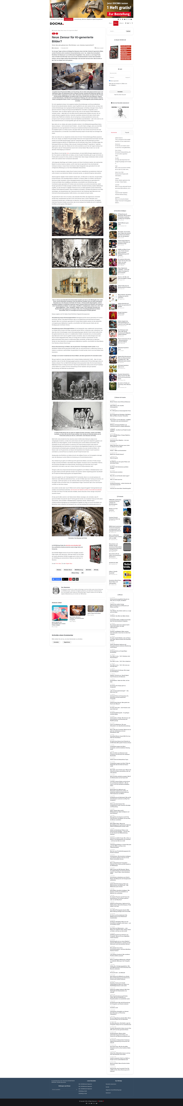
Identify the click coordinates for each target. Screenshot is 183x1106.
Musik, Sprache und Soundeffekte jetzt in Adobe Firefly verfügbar (58, 624)
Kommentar (114, 132)
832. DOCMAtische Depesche (85, 1088)
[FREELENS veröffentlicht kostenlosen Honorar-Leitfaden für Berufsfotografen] (127, 503)
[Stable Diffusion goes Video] (113, 226)
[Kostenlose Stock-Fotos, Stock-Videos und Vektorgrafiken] (127, 583)
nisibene (117, 178)
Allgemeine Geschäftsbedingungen (114, 1089)
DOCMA (89, 569)
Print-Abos (58, 563)
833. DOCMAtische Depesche (85, 1086)
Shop (110, 23)
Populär (127, 132)
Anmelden (120, 91)
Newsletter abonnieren (111, 1084)
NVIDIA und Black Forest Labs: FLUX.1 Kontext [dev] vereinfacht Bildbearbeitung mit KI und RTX (124, 252)
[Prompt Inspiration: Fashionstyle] (113, 315)
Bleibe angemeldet (114, 80)
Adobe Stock (68, 569)
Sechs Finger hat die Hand (94, 613)
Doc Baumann (56, 48)
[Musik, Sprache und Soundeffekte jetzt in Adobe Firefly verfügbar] (60, 613)
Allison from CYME (119, 172)
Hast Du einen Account (120, 94)
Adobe (59, 569)
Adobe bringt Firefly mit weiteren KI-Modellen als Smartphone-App (124, 242)
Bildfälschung (79, 569)
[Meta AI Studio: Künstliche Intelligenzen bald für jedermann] (113, 298)
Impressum (108, 1092)
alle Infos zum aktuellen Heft (73, 545)
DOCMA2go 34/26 (83, 1091)
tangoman (117, 197)
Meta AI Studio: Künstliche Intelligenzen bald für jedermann (124, 296)
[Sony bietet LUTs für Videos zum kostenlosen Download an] (127, 557)
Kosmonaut (117, 144)
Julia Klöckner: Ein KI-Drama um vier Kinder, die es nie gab (89, 19)
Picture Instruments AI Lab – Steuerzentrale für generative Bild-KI (124, 340)
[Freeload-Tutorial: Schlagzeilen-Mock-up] (127, 521)
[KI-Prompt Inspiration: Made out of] (113, 368)
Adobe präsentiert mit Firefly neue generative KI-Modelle (124, 305)
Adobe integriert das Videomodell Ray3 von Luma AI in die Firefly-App (124, 323)
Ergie (116, 166)
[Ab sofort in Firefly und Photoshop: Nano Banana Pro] (113, 386)
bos (71, 563)
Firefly (96, 569)
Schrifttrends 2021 (113, 562)
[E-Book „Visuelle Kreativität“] (127, 575)
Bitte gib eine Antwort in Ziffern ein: (118, 83)
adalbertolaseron (119, 137)
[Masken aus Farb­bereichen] (127, 512)
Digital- (68, 563)
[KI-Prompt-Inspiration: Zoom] (113, 351)
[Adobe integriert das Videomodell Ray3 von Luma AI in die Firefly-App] (113, 324)
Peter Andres (118, 150)
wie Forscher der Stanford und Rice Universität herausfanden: (86, 489)
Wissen (121, 23)
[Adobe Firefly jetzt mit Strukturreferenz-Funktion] (113, 289)
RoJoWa (117, 158)
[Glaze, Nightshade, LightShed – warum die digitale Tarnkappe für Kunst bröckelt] (113, 271)
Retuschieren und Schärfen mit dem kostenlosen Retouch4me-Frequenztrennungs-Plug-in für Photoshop (115, 547)
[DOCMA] (57, 23)
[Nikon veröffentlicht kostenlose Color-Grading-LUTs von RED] (127, 538)
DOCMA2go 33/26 (83, 1093)
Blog (115, 23)
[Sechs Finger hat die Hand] (95, 608)
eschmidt (117, 184)
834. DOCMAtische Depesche (85, 1084)
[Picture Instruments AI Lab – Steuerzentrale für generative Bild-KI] (113, 342)
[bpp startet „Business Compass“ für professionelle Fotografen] (77, 610)
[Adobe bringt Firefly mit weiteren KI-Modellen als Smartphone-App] (113, 244)
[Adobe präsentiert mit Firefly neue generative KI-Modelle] (113, 307)
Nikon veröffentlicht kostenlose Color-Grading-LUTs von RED (115, 537)
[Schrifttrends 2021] (127, 566)
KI (56, 33)
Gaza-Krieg (75, 573)
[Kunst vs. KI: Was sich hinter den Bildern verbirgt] (113, 280)
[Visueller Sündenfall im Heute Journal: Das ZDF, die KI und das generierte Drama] (113, 377)
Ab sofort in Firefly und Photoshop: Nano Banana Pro (124, 384)
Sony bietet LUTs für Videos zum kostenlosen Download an (115, 555)
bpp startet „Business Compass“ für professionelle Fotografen (77, 618)
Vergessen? (127, 77)
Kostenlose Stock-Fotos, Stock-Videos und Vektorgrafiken (115, 582)
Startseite (55, 30)
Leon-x (116, 191)
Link (68, 153)
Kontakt (107, 1087)
